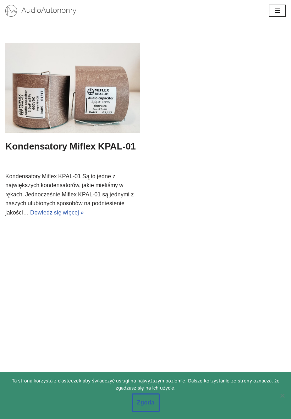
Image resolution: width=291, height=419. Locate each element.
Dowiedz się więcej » (57, 213)
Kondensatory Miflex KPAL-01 (70, 146)
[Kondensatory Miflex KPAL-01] (72, 88)
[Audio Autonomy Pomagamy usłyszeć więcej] (40, 11)
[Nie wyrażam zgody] (282, 395)
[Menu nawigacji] (277, 11)
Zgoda (145, 402)
